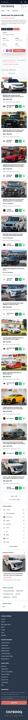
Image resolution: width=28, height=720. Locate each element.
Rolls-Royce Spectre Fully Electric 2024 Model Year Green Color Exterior (14, 442)
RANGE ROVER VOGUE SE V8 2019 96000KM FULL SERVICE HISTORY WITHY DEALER (13, 97)
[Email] (23, 106)
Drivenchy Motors (9, 141)
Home (2, 10)
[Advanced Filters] (3, 50)
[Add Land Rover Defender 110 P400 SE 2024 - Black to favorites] (6, 264)
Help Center (4, 669)
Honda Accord (5, 648)
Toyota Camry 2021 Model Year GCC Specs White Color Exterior (13, 338)
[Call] (16, 106)
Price (4, 44)
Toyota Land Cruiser (8, 591)
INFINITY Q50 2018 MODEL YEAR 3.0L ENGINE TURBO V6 (12, 373)
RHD (2, 685)
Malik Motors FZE (11, 348)
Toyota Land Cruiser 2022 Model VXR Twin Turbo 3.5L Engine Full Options (13, 477)
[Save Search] (10, 50)
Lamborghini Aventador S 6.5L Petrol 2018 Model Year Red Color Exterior (13, 165)
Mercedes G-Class (8, 594)
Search (5, 32)
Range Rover (6, 597)
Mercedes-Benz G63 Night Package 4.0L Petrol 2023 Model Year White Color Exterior (13, 235)
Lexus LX (18, 594)
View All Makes (13, 546)
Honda (3, 630)
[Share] (3, 91)
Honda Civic (4, 645)
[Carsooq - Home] (7, 6)
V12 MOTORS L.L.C (10, 314)
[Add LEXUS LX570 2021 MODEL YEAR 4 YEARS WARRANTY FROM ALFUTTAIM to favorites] (6, 299)
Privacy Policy (5, 674)
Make (4, 38)
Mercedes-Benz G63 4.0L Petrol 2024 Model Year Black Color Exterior (13, 130)
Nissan (3, 622)
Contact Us (4, 677)
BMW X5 (14, 597)
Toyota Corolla (5, 653)
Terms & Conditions (7, 672)
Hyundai (3, 635)
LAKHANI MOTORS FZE (10, 210)
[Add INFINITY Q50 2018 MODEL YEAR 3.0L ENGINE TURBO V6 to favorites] (6, 368)
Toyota (3, 619)
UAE (8, 10)
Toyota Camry (5, 643)
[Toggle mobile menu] (26, 6)
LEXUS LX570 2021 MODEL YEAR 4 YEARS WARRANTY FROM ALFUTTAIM (13, 303)
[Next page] (20, 496)
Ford (2, 632)
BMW (2, 627)
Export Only (4, 680)
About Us (3, 666)
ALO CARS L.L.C (11, 418)
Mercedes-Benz (6, 624)
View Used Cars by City (9, 60)
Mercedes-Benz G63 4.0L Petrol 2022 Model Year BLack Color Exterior (13, 200)
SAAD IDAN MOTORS (9, 279)
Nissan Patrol (19, 591)
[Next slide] (25, 85)
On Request (4, 682)
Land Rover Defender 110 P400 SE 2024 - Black (14, 269)
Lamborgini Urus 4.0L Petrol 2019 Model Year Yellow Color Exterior (13, 408)
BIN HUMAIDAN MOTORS (10, 106)
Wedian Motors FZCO (11, 488)
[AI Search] (7, 50)
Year (16, 44)
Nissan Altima (5, 651)
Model (17, 38)
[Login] (22, 6)
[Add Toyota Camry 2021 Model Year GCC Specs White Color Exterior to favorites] (6, 334)
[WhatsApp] (20, 106)
